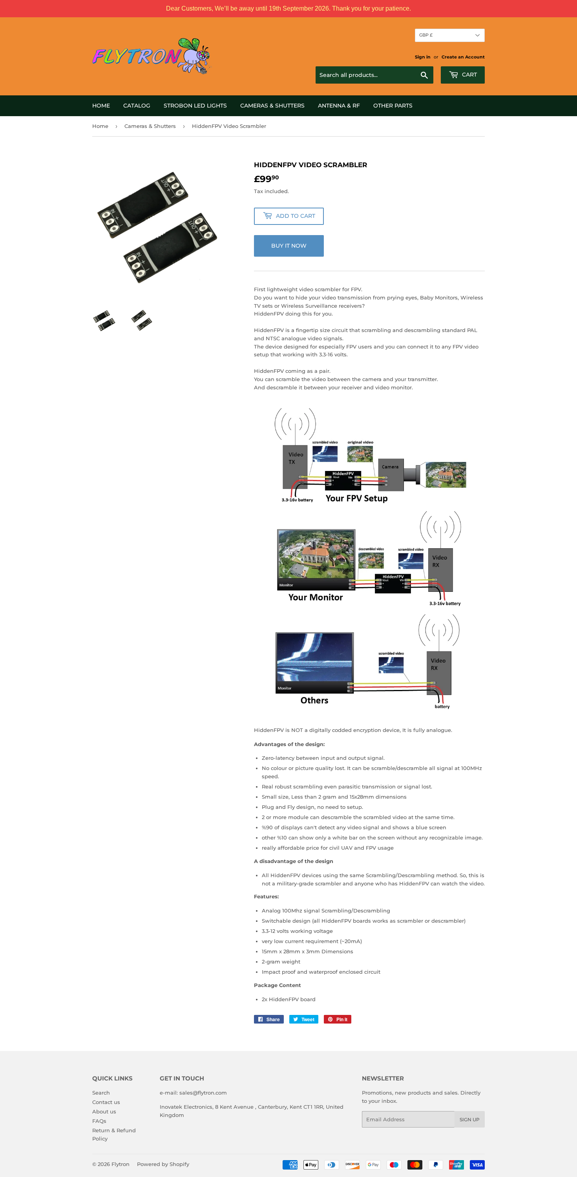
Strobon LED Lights (195, 105)
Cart (468, 74)
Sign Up (470, 1119)
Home (101, 105)
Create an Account (463, 57)
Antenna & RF (339, 105)
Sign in (423, 57)
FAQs (99, 1121)
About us (104, 1111)
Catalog (136, 105)
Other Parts (393, 105)
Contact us (106, 1102)
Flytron (120, 1164)
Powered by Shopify (163, 1164)
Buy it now (289, 245)
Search (101, 1092)
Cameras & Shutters (272, 105)
